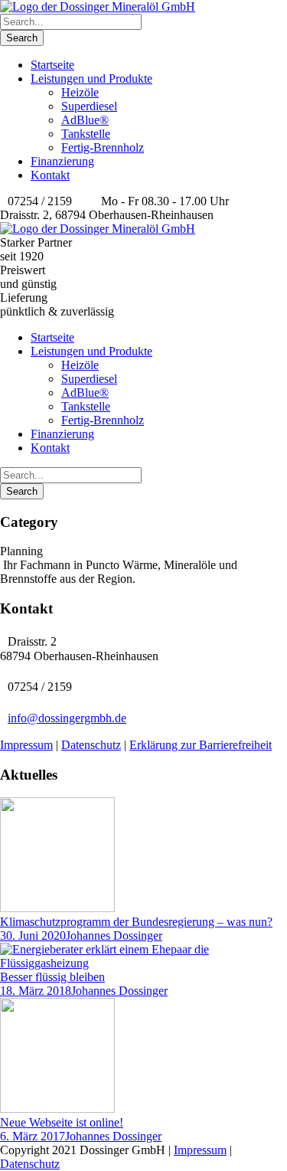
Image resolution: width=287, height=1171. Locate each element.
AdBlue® (85, 119)
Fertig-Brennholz (102, 147)
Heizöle (80, 92)
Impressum (26, 744)
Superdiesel (89, 106)
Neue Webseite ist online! (61, 1122)
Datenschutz (91, 744)
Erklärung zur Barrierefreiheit (200, 744)
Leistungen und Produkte (91, 78)
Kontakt (50, 175)
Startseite (52, 64)
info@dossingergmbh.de (67, 718)
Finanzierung (62, 161)
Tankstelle (85, 133)
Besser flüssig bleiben (52, 976)
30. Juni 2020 (33, 935)
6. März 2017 (32, 1136)
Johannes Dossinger (114, 935)
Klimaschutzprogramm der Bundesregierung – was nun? (136, 921)
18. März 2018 (35, 990)
